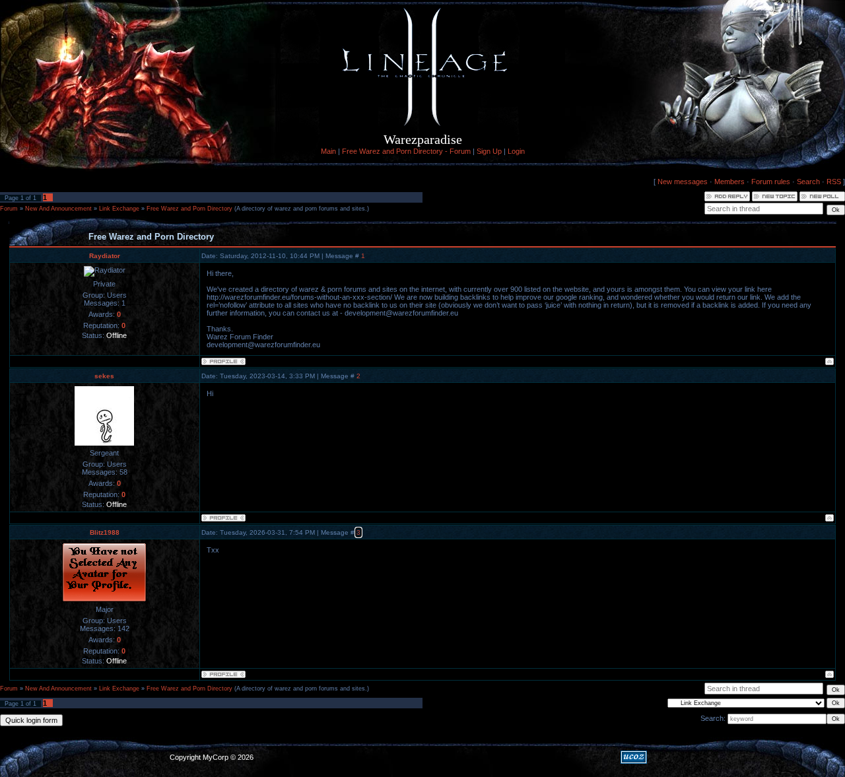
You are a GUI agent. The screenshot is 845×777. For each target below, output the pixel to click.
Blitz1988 (104, 532)
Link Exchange (119, 208)
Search (808, 182)
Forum (9, 208)
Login (516, 151)
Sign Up (489, 151)
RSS (834, 182)
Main (328, 151)
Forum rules (770, 182)
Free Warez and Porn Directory (189, 208)
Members (729, 182)
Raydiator (104, 255)
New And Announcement (58, 208)
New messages (683, 182)
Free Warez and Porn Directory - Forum (406, 151)
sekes (104, 376)
